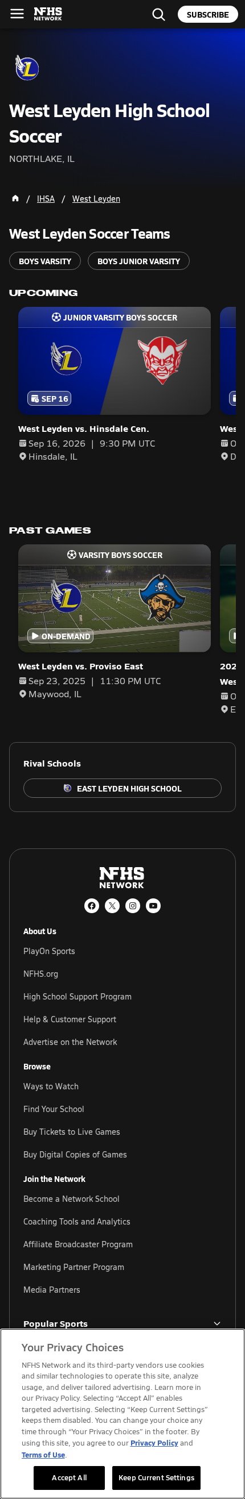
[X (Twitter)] (112, 905)
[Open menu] (17, 13)
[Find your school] (158, 14)
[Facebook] (91, 905)
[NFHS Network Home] (48, 14)
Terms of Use (43, 1454)
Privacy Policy (154, 1442)
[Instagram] (132, 905)
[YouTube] (153, 905)
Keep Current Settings (156, 1477)
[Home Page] (15, 198)
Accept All (69, 1477)
